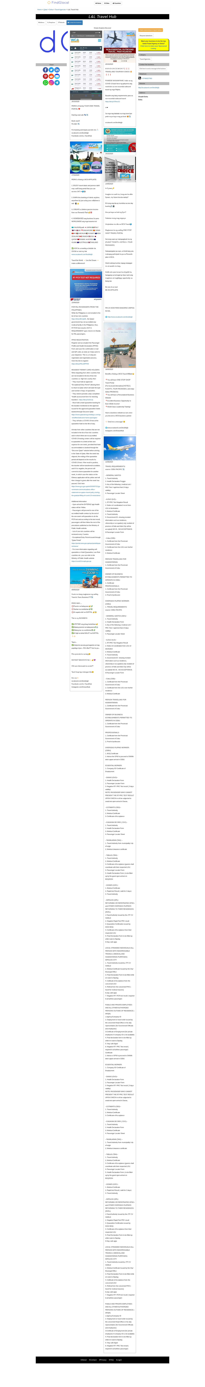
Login (119, 1360)
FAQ (112, 1360)
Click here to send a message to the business (152, 68)
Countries (117, 3)
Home (99, 3)
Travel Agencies (60, 9)
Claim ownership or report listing (150, 30)
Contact (93, 1360)
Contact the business (75, 22)
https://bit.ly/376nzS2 (112, 101)
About (84, 1360)
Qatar (45, 9)
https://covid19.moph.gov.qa (81, 561)
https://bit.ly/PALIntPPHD (80, 364)
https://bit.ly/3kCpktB (79, 319)
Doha (51, 9)
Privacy (103, 1360)
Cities (107, 3)
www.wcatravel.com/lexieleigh (82, 254)
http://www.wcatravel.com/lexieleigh (120, 317)
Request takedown (146, 35)
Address (41, 22)
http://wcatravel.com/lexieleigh (148, 87)
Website (61, 22)
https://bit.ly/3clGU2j (86, 400)
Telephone (51, 22)
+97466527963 (147, 78)
